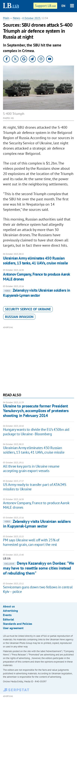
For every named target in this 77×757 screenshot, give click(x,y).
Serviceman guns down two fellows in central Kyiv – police (38, 589)
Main (6, 18)
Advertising (10, 610)
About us (9, 606)
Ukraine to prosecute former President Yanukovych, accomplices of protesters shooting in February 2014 (35, 410)
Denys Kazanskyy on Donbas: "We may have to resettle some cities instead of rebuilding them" (38, 568)
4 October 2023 (31, 18)
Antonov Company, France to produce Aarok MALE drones (36, 277)
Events (7, 615)
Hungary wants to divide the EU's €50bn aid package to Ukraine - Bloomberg (36, 431)
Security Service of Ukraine (28, 309)
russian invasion (19, 317)
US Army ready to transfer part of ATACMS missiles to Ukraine (34, 486)
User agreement (13, 628)
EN (63, 6)
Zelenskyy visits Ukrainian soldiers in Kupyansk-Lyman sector (36, 293)
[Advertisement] (38, 359)
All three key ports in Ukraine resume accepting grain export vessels (31, 468)
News (16, 18)
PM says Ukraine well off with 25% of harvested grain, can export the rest (31, 542)
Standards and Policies (17, 624)
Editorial (8, 619)
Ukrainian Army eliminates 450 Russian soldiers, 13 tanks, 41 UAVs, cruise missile (35, 261)
